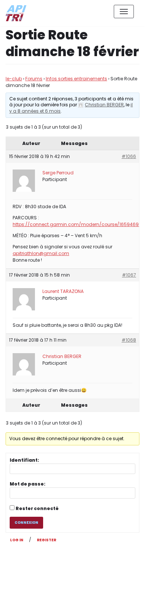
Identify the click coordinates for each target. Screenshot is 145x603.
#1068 (129, 340)
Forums (33, 78)
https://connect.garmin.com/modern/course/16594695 (77, 224)
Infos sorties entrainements (76, 78)
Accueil (88, 591)
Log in (16, 540)
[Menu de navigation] (124, 11)
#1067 (129, 275)
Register (46, 540)
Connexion (26, 522)
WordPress (85, 564)
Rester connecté (37, 508)
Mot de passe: (27, 484)
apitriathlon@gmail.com (41, 253)
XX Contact (122, 591)
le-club (14, 78)
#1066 (129, 156)
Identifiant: (24, 460)
